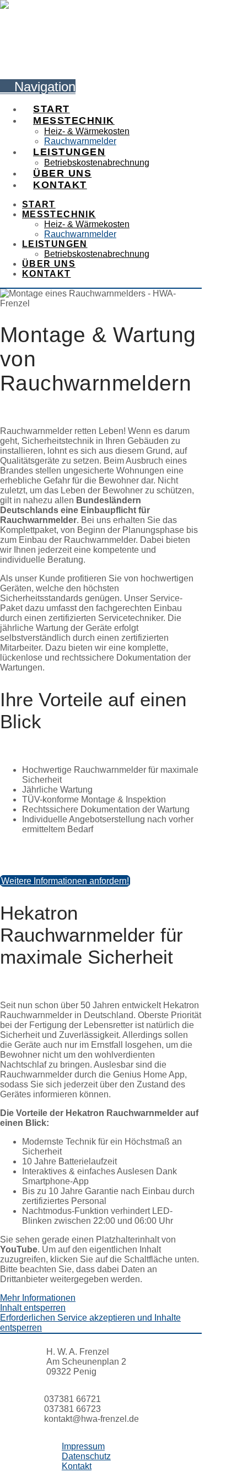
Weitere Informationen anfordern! (65, 881)
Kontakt (76, 1466)
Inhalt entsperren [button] (33, 1307)
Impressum (83, 1446)
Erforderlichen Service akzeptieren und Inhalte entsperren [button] (90, 1322)
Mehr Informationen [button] (38, 1297)
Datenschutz (86, 1456)
